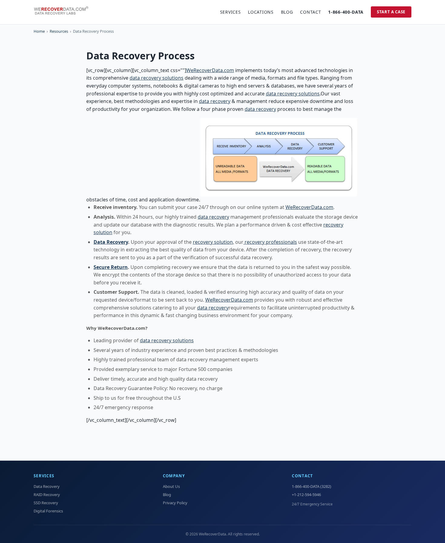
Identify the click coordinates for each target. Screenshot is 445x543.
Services (230, 12)
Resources (59, 31)
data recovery (214, 101)
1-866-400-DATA (346, 12)
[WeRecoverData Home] (64, 12)
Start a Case (391, 12)
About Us (171, 486)
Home (39, 31)
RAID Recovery (47, 494)
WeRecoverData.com (210, 70)
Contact (310, 12)
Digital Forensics (48, 511)
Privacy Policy (175, 502)
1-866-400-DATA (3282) (311, 486)
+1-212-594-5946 (306, 494)
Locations (260, 12)
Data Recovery (111, 242)
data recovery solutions (156, 77)
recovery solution (213, 242)
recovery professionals (270, 242)
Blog (287, 12)
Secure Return (111, 267)
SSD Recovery (46, 502)
